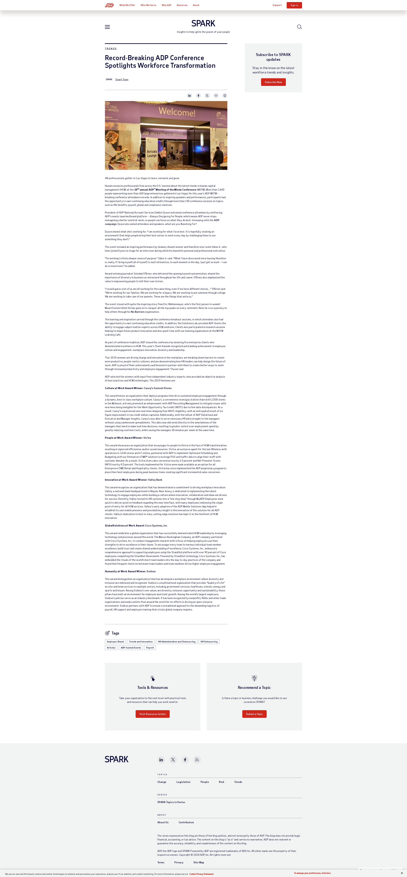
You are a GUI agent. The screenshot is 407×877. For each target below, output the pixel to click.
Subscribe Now (273, 82)
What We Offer (127, 5)
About (196, 5)
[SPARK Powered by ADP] (203, 23)
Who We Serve (148, 5)
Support (277, 5)
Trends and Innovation (141, 641)
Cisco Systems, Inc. (156, 525)
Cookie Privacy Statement (201, 874)
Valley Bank (155, 479)
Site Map (198, 862)
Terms (160, 862)
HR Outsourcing (209, 641)
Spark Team (121, 79)
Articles (111, 647)
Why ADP (166, 5)
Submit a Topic (254, 713)
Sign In (294, 5)
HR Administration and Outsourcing (176, 641)
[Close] (401, 873)
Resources (182, 5)
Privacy (178, 862)
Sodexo (151, 571)
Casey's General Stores (158, 388)
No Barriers (138, 311)
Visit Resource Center (152, 713)
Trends (111, 48)
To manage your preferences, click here (312, 873)
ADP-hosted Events (131, 647)
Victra (147, 437)
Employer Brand (115, 641)
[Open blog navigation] (107, 27)
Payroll (150, 647)
